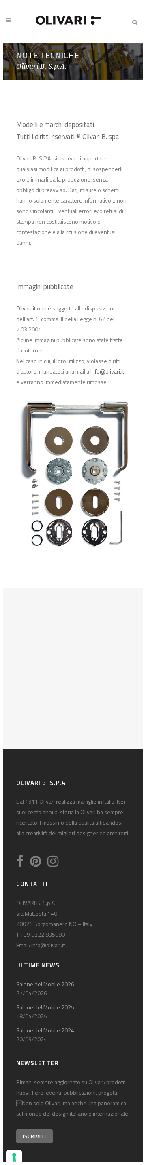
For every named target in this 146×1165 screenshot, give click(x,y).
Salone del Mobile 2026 (45, 984)
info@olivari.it (107, 371)
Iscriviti (34, 1136)
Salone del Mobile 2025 (45, 1007)
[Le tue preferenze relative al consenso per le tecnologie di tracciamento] (14, 1157)
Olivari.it (26, 308)
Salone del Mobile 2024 (45, 1030)
